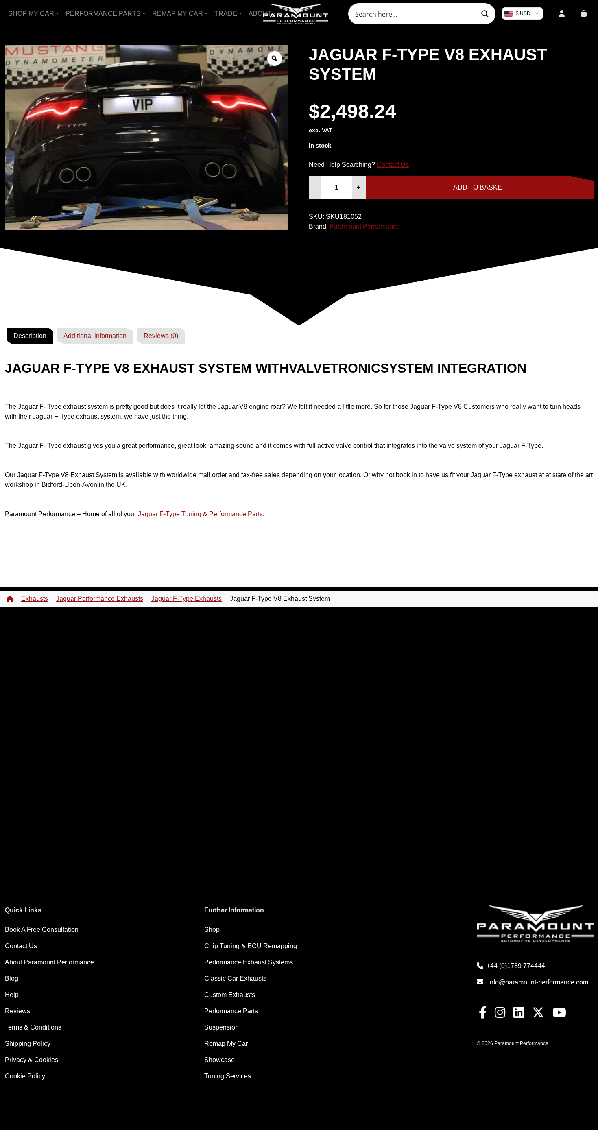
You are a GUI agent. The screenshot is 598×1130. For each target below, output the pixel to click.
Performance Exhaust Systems (248, 962)
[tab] (30, 336)
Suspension (221, 1027)
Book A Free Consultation (42, 929)
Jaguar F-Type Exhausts (186, 598)
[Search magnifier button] (485, 14)
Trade (225, 13)
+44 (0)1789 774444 (516, 965)
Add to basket (479, 187)
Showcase (219, 1059)
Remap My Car (177, 13)
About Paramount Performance (49, 962)
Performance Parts (103, 13)
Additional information (95, 335)
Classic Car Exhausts (235, 978)
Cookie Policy (25, 1076)
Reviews (17, 1011)
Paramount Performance (365, 226)
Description (29, 335)
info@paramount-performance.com (538, 982)
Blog (11, 978)
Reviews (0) (161, 335)
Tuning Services (227, 1076)
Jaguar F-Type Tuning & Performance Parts (200, 513)
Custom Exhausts (229, 994)
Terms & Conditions (33, 1027)
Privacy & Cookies (31, 1059)
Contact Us (393, 164)
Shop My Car (31, 13)
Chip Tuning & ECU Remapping (250, 945)
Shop (212, 929)
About (260, 13)
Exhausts (34, 598)
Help (12, 994)
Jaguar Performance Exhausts (99, 598)
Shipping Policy (27, 1043)
